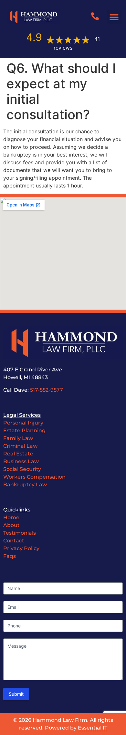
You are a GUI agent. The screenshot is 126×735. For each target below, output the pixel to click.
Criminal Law (20, 446)
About (11, 525)
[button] (114, 17)
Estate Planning (24, 430)
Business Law (21, 461)
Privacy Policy (21, 548)
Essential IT (92, 728)
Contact (14, 541)
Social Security (22, 469)
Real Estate (18, 454)
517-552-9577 (46, 390)
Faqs (9, 556)
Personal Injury (23, 423)
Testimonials (19, 533)
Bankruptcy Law (25, 485)
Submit (16, 694)
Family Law (18, 438)
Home (11, 517)
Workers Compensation (34, 477)
